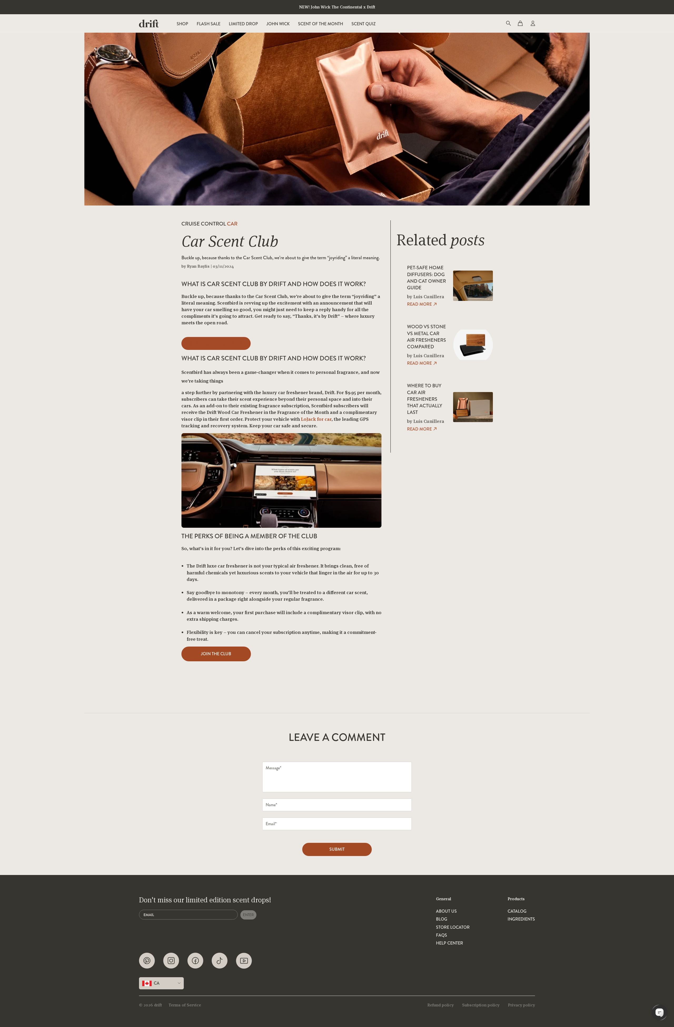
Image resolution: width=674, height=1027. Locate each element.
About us (446, 911)
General (443, 899)
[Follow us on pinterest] (147, 961)
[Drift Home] (149, 23)
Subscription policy (480, 1005)
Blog (441, 919)
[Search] (508, 23)
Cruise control (209, 224)
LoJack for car (316, 419)
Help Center (449, 943)
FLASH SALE (208, 24)
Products (516, 899)
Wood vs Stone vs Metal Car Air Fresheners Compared (426, 337)
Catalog (517, 911)
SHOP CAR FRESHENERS (216, 343)
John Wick (278, 24)
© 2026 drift (150, 1005)
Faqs (441, 935)
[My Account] (532, 23)
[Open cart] (520, 23)
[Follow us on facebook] (195, 961)
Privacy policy (521, 1005)
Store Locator (453, 927)
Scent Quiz (363, 24)
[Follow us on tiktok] (219, 961)
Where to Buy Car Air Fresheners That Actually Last (424, 399)
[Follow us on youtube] (244, 961)
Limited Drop (243, 24)
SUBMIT (337, 849)
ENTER (248, 914)
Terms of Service (184, 1005)
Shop (182, 24)
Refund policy (440, 1005)
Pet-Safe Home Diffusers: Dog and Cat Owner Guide (426, 278)
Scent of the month (320, 24)
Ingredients (521, 919)
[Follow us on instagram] (171, 961)
